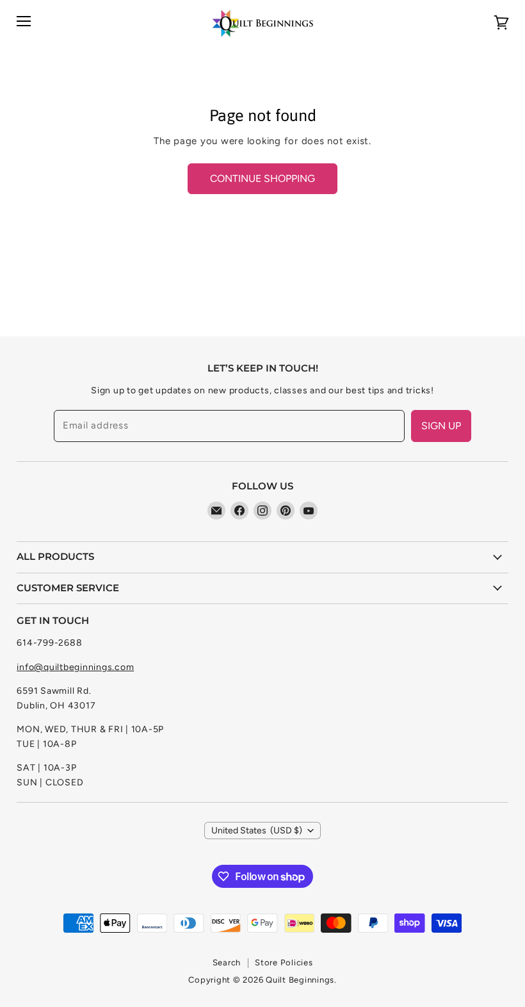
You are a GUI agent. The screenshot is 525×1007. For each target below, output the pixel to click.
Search (227, 962)
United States (257, 830)
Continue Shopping (262, 178)
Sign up (441, 426)
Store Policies (284, 962)
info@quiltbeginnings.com (75, 667)
